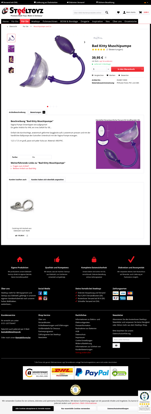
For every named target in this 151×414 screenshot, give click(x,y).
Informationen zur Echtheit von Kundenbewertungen (88, 348)
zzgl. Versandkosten (105, 61)
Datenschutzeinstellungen (118, 408)
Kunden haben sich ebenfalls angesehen (47, 179)
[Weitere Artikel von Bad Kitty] (118, 38)
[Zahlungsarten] (131, 295)
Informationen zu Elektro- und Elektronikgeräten (88, 321)
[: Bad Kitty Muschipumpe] (11, 38)
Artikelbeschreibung (17, 112)
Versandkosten (44, 322)
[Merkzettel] (118, 12)
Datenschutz (81, 334)
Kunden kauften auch (17, 179)
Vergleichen (99, 75)
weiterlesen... (6, 304)
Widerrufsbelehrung (84, 343)
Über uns (42, 319)
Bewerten (125, 75)
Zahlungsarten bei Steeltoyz (49, 334)
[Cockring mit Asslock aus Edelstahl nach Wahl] (22, 205)
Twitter (45, 293)
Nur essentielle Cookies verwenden (75, 408)
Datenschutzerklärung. (122, 333)
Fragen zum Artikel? (20, 166)
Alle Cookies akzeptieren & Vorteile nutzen (33, 408)
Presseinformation (83, 325)
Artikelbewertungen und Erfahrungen (53, 325)
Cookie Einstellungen (84, 340)
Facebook (40, 293)
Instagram (45, 298)
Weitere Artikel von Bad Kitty (24, 168)
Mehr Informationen (88, 403)
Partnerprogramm (45, 331)
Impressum (80, 337)
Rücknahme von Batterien (86, 328)
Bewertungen (37, 112)
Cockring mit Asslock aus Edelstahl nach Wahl (21, 229)
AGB (77, 331)
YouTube (40, 298)
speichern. (75, 403)
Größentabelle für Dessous (49, 328)
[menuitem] (91, 12)
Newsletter (42, 337)
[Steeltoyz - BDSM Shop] (26, 13)
